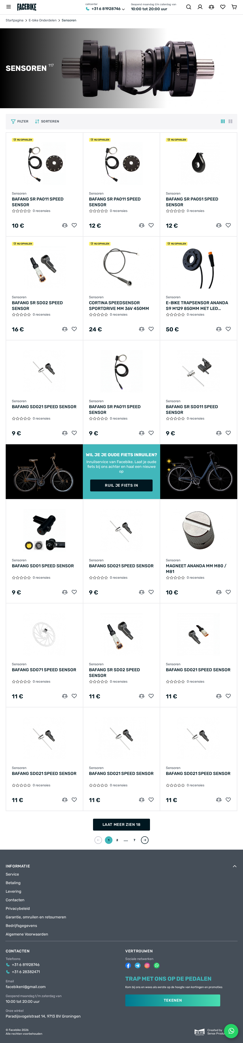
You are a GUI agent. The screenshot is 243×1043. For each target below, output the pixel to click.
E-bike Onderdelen (42, 20)
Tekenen (173, 1000)
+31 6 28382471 (26, 972)
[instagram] (147, 965)
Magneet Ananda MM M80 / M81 (196, 568)
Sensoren (19, 193)
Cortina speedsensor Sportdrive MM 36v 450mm (119, 305)
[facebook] (128, 965)
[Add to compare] (65, 225)
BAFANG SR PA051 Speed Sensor (192, 201)
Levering (13, 891)
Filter (22, 121)
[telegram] (137, 965)
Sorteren (50, 121)
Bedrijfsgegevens (21, 926)
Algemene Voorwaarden (27, 934)
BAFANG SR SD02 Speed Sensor (37, 305)
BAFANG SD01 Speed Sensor (43, 565)
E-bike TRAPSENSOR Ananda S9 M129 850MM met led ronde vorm (197, 305)
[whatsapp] (156, 965)
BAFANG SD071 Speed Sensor (44, 669)
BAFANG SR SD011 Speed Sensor (192, 409)
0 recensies (41, 211)
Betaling (13, 883)
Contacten (15, 900)
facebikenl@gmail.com (26, 987)
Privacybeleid (18, 909)
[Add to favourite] (74, 225)
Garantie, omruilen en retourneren (36, 917)
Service (12, 874)
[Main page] (27, 7)
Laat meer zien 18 (122, 824)
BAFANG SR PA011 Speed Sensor (38, 201)
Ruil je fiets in (121, 485)
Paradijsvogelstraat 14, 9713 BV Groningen (43, 1016)
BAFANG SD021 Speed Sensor (44, 406)
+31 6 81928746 (106, 9)
